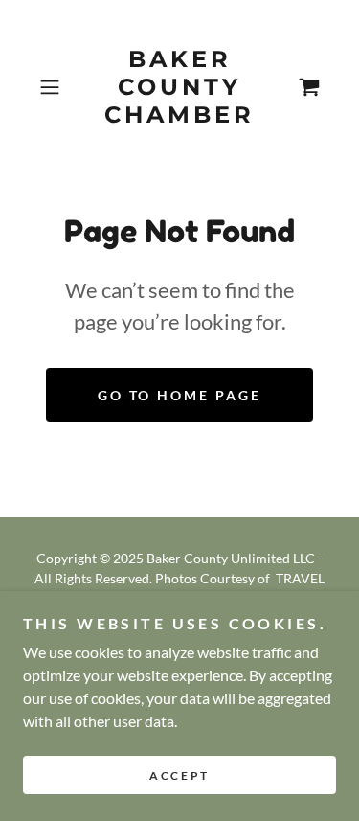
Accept (179, 775)
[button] (53, 87)
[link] (180, 87)
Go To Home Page (180, 395)
